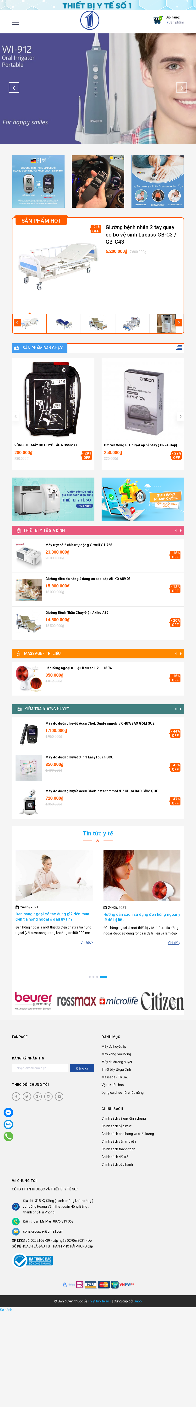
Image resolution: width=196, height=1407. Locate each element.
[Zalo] (8, 1124)
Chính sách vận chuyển (119, 1141)
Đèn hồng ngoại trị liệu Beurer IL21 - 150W (78, 668)
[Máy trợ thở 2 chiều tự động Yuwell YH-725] (29, 556)
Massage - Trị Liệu (115, 1077)
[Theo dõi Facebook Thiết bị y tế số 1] (16, 1096)
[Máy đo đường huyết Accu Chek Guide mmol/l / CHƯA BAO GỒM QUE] (29, 734)
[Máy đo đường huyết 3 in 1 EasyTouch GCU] (29, 768)
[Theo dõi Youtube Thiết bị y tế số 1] (59, 1096)
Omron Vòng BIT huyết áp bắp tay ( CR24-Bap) (140, 445)
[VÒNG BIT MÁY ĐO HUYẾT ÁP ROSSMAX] (53, 399)
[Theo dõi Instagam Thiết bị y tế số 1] (48, 1096)
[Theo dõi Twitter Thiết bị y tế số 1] (27, 1096)
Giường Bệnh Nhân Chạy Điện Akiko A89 (76, 613)
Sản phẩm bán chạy (43, 348)
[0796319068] (8, 1136)
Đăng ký (82, 1068)
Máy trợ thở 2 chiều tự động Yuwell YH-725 (78, 545)
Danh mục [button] (111, 1037)
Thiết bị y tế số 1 (100, 1301)
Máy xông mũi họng (116, 1054)
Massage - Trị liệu (42, 653)
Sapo (138, 1301)
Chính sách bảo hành (117, 1164)
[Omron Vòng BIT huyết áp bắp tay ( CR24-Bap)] (143, 399)
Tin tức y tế (98, 833)
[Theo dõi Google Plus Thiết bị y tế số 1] (37, 1096)
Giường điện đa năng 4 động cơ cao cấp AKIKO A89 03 (88, 579)
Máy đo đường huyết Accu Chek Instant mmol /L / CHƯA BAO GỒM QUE (101, 791)
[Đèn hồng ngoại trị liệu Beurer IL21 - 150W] (29, 679)
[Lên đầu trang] (184, 1391)
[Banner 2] (98, 181)
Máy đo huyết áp (114, 1046)
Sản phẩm (174, 19)
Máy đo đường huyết (117, 1062)
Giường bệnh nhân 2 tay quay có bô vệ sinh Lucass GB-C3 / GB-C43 (141, 234)
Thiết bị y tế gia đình (44, 530)
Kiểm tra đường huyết (46, 709)
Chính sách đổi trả (115, 1157)
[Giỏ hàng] (157, 20)
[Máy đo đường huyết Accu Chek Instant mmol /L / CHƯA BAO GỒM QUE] (29, 802)
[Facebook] (8, 1112)
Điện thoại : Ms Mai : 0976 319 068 (48, 1221)
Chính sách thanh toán (118, 1149)
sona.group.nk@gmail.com (43, 1231)
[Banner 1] (38, 181)
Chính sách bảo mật (116, 1126)
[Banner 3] (157, 181)
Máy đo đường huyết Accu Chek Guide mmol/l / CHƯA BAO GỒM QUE (99, 723)
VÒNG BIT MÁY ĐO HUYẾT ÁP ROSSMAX (46, 445)
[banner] (98, 5)
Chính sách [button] (112, 1109)
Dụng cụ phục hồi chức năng (123, 1092)
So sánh (6, 1310)
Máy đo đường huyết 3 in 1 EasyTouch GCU (79, 757)
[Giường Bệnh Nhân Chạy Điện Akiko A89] (29, 623)
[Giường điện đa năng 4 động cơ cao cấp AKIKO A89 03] (29, 589)
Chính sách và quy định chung (124, 1118)
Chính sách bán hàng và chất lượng (128, 1134)
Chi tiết (86, 942)
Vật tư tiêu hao (113, 1085)
